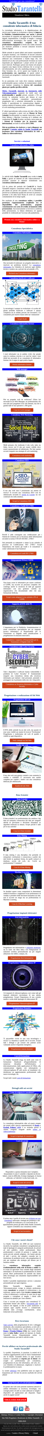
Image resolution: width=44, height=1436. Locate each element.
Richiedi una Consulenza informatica (22, 273)
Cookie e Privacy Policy (20, 1433)
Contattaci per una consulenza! (22, 1)
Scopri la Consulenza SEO (22, 501)
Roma (37, 1125)
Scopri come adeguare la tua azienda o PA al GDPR (22, 598)
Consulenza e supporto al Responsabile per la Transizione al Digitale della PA (22, 641)
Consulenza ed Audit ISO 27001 (22, 553)
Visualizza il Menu (22, 15)
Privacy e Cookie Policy (16, 1415)
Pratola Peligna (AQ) (12, 1127)
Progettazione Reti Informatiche (22, 958)
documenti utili (32, 1304)
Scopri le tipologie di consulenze (22, 1136)
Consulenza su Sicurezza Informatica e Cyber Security (22, 685)
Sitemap (4, 1415)
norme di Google (28, 495)
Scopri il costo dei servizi (22, 1183)
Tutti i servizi (8, 1325)
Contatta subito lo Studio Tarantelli (24, 129)
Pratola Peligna (16, 1331)
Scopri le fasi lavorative (22, 1231)
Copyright (30, 1415)
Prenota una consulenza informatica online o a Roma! (22, 221)
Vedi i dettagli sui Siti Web (22, 740)
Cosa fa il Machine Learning (22, 904)
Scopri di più (22, 319)
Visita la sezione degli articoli (15, 1400)
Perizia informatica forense (22, 364)
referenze (13, 1371)
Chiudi (35, 1433)
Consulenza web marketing (22, 455)
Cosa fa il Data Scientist (22, 831)
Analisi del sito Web (22, 786)
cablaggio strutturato (33, 948)
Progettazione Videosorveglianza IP (22, 1003)
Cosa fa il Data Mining (22, 867)
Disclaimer (39, 1415)
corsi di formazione (24, 1078)
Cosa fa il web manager (22, 410)
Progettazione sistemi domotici (22, 1049)
